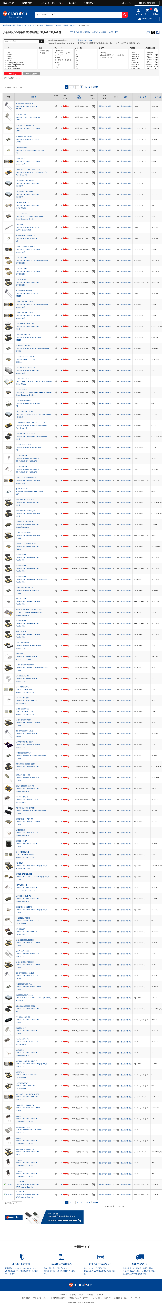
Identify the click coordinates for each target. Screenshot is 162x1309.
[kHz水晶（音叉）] (113, 57)
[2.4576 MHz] (136, 65)
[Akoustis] (20, 59)
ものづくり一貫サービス (50, 3)
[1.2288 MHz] (136, 55)
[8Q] (86, 67)
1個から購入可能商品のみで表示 (61, 43)
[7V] (86, 63)
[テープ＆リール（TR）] (63, 60)
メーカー (8, 48)
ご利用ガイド (89, 3)
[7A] (86, 55)
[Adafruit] (20, 57)
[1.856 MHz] (136, 59)
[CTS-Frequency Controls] (20, 63)
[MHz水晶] (113, 53)
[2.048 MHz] (136, 63)
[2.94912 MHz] (136, 69)
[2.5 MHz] (136, 67)
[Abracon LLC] (20, 55)
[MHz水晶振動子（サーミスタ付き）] (113, 55)
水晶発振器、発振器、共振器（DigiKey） (62, 25)
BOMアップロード (149, 19)
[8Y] (86, 69)
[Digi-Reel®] (63, 51)
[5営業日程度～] (45, 51)
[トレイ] (63, 62)
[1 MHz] (136, 53)
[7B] (86, 57)
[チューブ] (63, 57)
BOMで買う (27, 3)
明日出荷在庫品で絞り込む (58, 40)
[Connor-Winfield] (20, 67)
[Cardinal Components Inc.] (20, 65)
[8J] (86, 65)
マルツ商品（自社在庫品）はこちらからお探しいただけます (94, 32)
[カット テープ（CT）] (63, 53)
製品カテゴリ (9, 3)
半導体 (41, 25)
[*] (86, 51)
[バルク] (63, 67)
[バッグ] (63, 65)
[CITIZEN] (20, 61)
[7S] (86, 61)
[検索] (125, 15)
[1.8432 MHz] (136, 57)
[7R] (86, 59)
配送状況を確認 (149, 3)
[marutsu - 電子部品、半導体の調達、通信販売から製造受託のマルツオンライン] (16, 14)
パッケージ (58, 48)
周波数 (132, 48)
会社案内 (72, 3)
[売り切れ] (45, 53)
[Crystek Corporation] (20, 69)
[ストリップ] (63, 55)
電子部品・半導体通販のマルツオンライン (19, 25)
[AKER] (20, 53)
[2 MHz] (136, 61)
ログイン (128, 3)
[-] (20, 51)
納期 (40, 48)
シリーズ (78, 48)
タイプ (101, 48)
